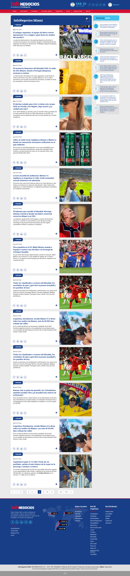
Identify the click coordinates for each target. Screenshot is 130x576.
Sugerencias (15, 528)
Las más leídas (46, 11)
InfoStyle (93, 525)
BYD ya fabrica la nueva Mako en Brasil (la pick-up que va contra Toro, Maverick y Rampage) (109, 26)
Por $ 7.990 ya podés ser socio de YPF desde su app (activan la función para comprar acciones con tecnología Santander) (108, 68)
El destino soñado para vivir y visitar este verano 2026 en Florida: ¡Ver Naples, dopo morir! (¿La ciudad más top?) (34, 106)
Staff (68, 11)
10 (47, 492)
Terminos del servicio (86, 569)
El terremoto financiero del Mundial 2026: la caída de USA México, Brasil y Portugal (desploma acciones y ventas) (34, 70)
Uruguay (108, 523)
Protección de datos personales (88, 567)
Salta (92, 541)
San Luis (93, 546)
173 (66, 492)
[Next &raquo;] (71, 492)
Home (14, 11)
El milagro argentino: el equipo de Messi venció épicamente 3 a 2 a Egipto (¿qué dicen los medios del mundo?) (34, 34)
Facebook (78, 511)
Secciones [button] (23, 11)
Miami (107, 518)
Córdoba (93, 516)
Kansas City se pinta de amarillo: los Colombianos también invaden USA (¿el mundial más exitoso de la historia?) (34, 392)
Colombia (108, 514)
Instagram (78, 518)
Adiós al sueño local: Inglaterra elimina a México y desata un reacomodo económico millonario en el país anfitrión (34, 142)
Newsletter (78, 11)
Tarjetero (59, 11)
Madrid (107, 516)
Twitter (77, 514)
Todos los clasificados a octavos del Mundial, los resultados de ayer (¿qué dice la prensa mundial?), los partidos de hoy (34, 285)
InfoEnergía (94, 518)
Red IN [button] (88, 11)
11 (52, 492)
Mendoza (93, 534)
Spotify (77, 521)
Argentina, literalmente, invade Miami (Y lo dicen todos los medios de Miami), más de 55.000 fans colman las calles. (34, 321)
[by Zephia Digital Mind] (65, 574)
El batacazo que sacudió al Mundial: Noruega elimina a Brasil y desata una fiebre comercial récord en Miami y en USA (32, 213)
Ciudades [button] (34, 11)
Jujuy (92, 530)
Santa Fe (93, 548)
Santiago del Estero (94, 551)
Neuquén (93, 537)
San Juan (93, 543)
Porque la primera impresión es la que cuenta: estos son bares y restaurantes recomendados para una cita (109, 59)
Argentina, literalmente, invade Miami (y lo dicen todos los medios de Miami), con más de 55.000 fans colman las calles (34, 428)
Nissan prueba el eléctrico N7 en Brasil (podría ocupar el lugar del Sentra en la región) (108, 34)
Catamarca (94, 514)
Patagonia (93, 539)
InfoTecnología (95, 527)
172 (60, 492)
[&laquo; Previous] (13, 492)
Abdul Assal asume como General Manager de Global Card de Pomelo (108, 50)
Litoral (93, 532)
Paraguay (108, 521)
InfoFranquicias (96, 521)
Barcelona (109, 511)
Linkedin (78, 516)
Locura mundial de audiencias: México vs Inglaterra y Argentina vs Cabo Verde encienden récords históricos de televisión (33, 178)
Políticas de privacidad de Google (70, 569)
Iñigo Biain (108, 567)
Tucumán (93, 554)
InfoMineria (94, 523)
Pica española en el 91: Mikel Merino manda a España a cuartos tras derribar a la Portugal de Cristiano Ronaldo (33, 249)
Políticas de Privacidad (69, 567)
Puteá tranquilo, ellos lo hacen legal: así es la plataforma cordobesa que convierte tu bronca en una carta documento (108, 89)
